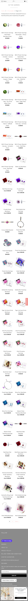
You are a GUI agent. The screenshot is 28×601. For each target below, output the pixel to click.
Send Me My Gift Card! (20, 597)
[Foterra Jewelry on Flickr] (1, 536)
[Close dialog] (26, 587)
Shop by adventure (7, 557)
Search (3, 544)
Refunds (4, 563)
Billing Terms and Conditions (11, 554)
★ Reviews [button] (26, 301)
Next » (17, 521)
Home (3, 11)
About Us (4, 547)
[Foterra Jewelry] (14, 1)
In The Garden (10, 11)
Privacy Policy (6, 550)
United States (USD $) (8, 580)
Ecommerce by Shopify (11, 585)
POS (2, 585)
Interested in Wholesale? (10, 560)
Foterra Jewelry (9, 584)
